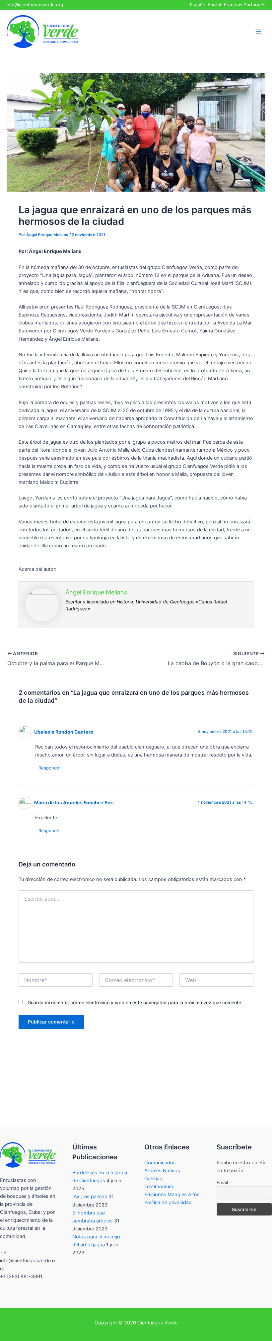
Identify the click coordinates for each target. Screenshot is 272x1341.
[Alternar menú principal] (258, 32)
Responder (49, 767)
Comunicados (160, 1163)
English (215, 4)
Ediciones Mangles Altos (172, 1195)
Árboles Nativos (162, 1171)
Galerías (153, 1179)
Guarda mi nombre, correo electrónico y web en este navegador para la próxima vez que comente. (135, 1002)
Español (198, 4)
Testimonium (158, 1187)
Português (254, 4)
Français (233, 4)
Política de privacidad (168, 1203)
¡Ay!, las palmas (89, 1197)
